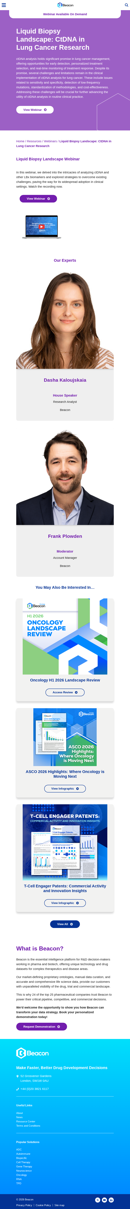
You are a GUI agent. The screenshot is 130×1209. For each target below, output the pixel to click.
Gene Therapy (24, 1166)
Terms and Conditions (28, 1125)
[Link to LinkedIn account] (111, 1200)
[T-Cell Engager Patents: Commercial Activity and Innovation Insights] (65, 842)
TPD (18, 1183)
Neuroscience (24, 1170)
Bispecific (21, 1158)
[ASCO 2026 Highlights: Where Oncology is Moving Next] (65, 736)
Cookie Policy (43, 1205)
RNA (19, 1179)
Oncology (21, 1174)
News (19, 1117)
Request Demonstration (39, 1026)
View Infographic (62, 788)
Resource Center (25, 1121)
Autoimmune (23, 1153)
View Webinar (32, 109)
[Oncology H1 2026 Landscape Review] (65, 636)
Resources (34, 141)
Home (20, 141)
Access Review (63, 692)
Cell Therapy (23, 1162)
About (19, 1113)
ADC (19, 1149)
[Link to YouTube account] (104, 1200)
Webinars (50, 141)
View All (62, 924)
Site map (59, 1205)
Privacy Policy (24, 1205)
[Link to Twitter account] (97, 1200)
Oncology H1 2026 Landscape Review (65, 680)
